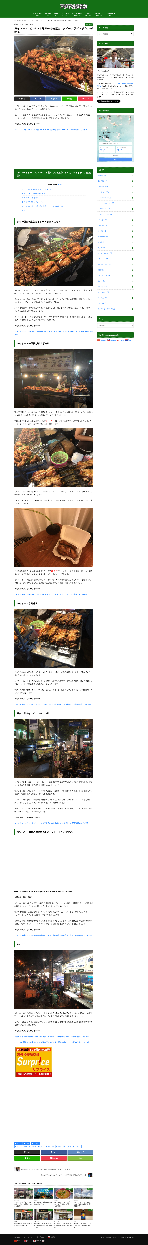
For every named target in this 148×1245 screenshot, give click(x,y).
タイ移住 (102, 231)
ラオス (101, 281)
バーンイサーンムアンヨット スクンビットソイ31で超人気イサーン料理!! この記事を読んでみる (51, 704)
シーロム (41, 1146)
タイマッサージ (77, 14)
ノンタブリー (105, 198)
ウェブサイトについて (106, 309)
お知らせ (102, 175)
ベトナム (102, 298)
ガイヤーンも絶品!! (30, 198)
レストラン (65, 14)
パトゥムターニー (107, 203)
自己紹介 (48, 14)
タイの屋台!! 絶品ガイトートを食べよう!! (38, 189)
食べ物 (27, 1143)
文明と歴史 (103, 236)
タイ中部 (103, 186)
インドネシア (103, 292)
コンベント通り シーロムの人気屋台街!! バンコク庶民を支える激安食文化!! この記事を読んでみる (52, 935)
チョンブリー (106, 214)
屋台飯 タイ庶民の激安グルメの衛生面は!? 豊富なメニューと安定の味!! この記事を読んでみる (50, 1036)
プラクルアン (99, 14)
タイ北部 (102, 220)
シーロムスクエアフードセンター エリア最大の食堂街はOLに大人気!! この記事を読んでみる (50, 823)
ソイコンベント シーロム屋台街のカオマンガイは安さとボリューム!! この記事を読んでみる (49, 129)
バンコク (19, 1143)
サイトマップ (28, 1237)
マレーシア (102, 287)
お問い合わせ (111, 14)
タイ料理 (33, 1146)
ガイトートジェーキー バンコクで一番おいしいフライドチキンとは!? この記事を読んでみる (50, 594)
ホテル (56, 14)
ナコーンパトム (106, 209)
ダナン (102, 303)
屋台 (26, 1146)
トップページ (37, 14)
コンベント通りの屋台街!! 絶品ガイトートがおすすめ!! (43, 206)
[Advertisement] (53, 149)
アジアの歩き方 (116, 1237)
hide (59, 184)
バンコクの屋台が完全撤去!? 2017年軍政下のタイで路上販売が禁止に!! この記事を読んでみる (50, 1042)
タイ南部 (102, 225)
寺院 (88, 14)
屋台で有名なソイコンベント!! (34, 202)
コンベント (77, 1146)
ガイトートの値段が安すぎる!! (34, 193)
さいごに (26, 210)
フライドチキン (62, 1146)
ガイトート (51, 1146)
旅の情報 (102, 181)
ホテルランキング (105, 253)
